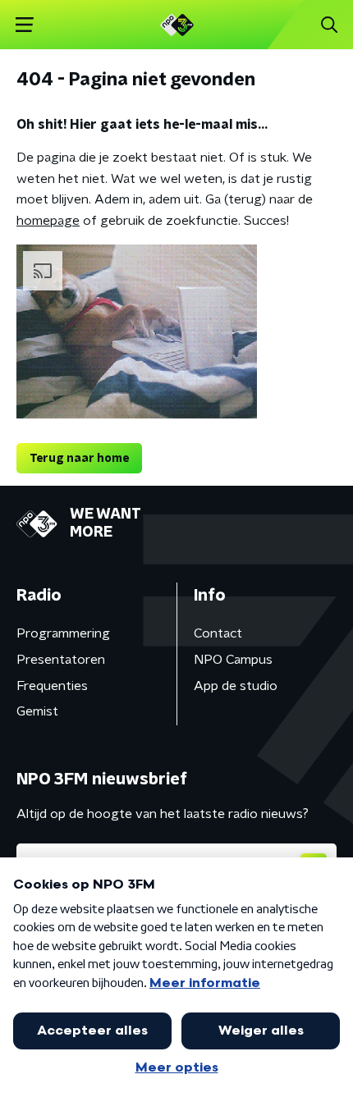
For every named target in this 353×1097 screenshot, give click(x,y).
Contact (218, 633)
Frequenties (52, 685)
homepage (48, 220)
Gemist (37, 711)
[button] (24, 25)
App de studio (235, 685)
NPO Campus (233, 659)
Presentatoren (60, 659)
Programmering (63, 633)
